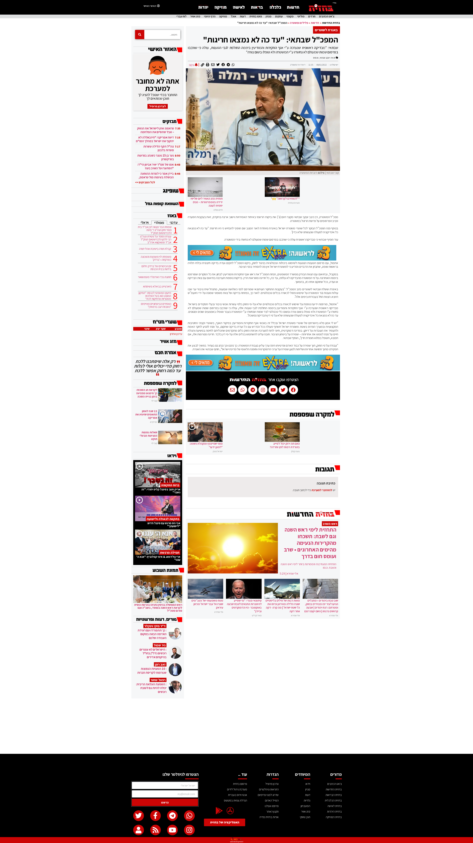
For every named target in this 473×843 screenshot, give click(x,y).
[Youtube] (172, 830)
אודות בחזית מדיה (269, 817)
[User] (138, 830)
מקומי (290, 16)
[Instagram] (189, 830)
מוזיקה (223, 16)
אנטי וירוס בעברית (237, 795)
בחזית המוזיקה (334, 817)
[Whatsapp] (189, 815)
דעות (243, 16)
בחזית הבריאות (334, 795)
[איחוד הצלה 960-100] (262, 259)
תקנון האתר (272, 811)
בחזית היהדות (334, 811)
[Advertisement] (236, 726)
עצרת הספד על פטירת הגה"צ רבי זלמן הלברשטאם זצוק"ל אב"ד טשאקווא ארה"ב (155, 239)
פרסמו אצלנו (272, 806)
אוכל (233, 16)
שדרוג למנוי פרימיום (268, 795)
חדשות (315, 23)
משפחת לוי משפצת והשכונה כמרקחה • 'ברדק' (156, 258)
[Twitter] (138, 815)
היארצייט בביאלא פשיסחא (157, 286)
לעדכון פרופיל (157, 106)
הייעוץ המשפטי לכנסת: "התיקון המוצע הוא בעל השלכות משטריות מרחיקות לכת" (155, 296)
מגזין (268, 16)
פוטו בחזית (255, 16)
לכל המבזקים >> (145, 182)
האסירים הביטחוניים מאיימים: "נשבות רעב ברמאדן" (156, 305)
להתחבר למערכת (322, 490)
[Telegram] (172, 815)
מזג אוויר (195, 16)
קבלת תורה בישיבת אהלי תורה (155, 248)
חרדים (311, 16)
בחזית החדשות (331, 23)
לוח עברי (181, 16)
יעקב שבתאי (325, 57)
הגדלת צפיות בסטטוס (235, 800)
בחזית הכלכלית (333, 800)
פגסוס (316, 57)
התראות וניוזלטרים (269, 789)
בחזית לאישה (334, 806)
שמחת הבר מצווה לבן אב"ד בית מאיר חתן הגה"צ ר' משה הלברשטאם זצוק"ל (155, 230)
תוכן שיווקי (305, 817)
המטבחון (305, 806)
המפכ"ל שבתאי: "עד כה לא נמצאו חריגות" (270, 39)
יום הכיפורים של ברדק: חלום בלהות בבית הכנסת (156, 268)
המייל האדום (272, 800)
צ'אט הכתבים (326, 16)
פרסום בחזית (240, 784)
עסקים (279, 16)
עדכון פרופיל (272, 784)
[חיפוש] (139, 34)
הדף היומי (209, 16)
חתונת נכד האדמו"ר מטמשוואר (154, 277)
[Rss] (155, 830)
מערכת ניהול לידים (237, 789)
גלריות (307, 800)
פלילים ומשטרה (299, 23)
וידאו (307, 784)
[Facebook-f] (155, 815)
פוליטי (300, 16)
